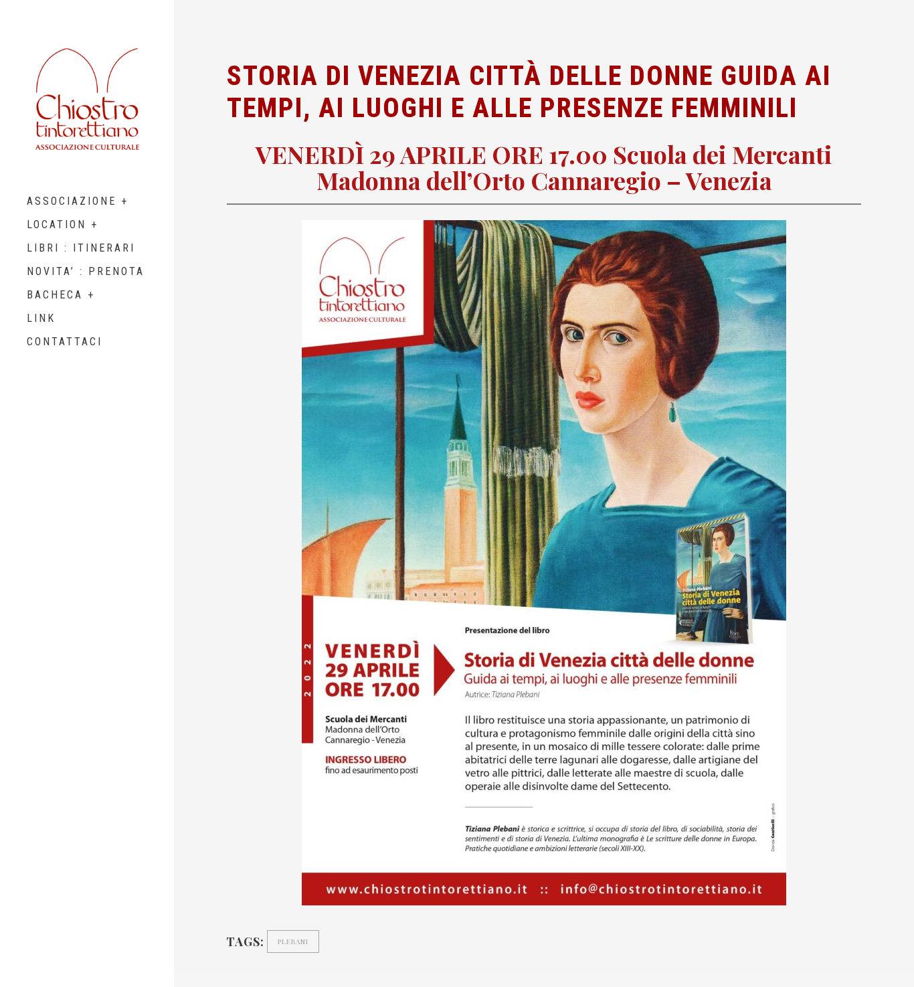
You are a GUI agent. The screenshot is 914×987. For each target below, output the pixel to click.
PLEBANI (293, 941)
